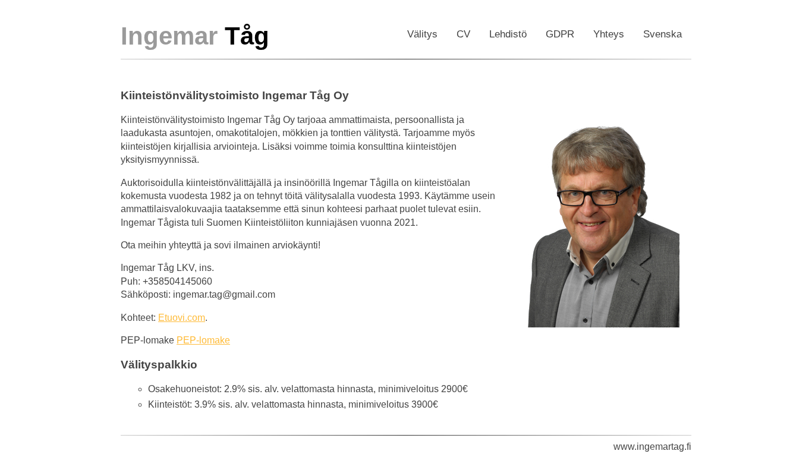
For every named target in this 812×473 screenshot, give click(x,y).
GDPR (560, 34)
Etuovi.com (181, 318)
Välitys (422, 34)
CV (463, 34)
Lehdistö (508, 34)
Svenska (662, 34)
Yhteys (608, 34)
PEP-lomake (203, 340)
